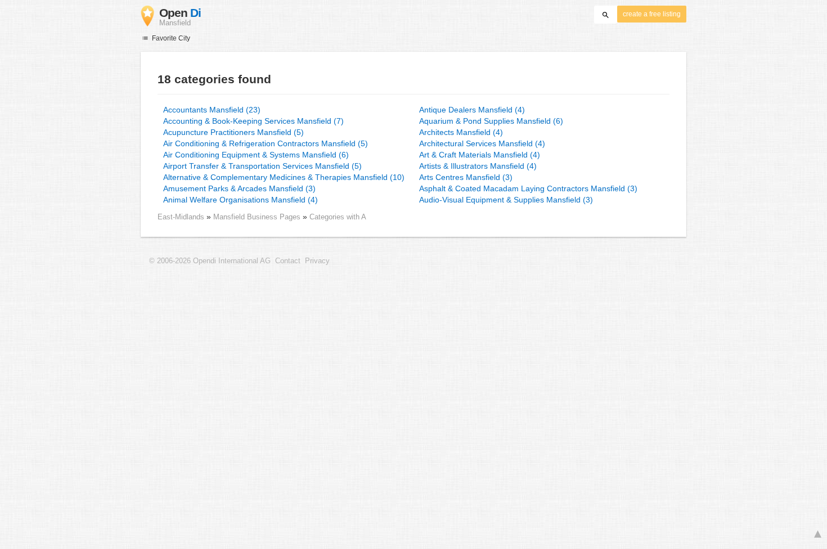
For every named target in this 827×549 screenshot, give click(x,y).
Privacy (317, 261)
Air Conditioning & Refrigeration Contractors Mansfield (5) (265, 143)
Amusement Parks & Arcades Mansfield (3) (239, 188)
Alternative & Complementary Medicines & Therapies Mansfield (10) (283, 177)
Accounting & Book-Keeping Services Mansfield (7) (253, 120)
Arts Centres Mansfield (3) (466, 177)
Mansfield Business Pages (258, 217)
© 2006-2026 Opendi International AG (210, 261)
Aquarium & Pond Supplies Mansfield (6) (491, 120)
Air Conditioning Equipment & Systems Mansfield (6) (256, 154)
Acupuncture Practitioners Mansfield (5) (233, 132)
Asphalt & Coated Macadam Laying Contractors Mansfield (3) (528, 188)
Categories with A (337, 217)
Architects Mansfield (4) (461, 132)
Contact (287, 261)
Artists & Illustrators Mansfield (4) (478, 165)
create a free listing (652, 14)
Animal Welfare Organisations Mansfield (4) (240, 199)
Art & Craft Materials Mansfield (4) (479, 154)
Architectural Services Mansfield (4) (482, 143)
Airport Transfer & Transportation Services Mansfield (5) (262, 165)
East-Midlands (181, 217)
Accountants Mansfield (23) (211, 109)
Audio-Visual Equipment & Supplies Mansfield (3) (506, 199)
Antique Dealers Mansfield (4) (472, 109)
